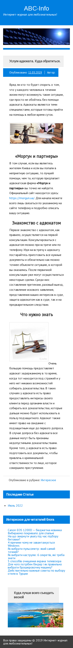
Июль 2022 (15, 505)
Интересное (48, 480)
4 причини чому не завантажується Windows (31, 543)
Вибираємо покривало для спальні (31, 533)
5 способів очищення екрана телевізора (34, 561)
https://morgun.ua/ (21, 198)
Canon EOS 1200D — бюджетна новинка (35, 530)
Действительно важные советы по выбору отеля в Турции (36, 571)
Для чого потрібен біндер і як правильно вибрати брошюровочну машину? (35, 565)
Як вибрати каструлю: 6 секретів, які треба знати (36, 556)
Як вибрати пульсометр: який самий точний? (31, 550)
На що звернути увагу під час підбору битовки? (33, 537)
